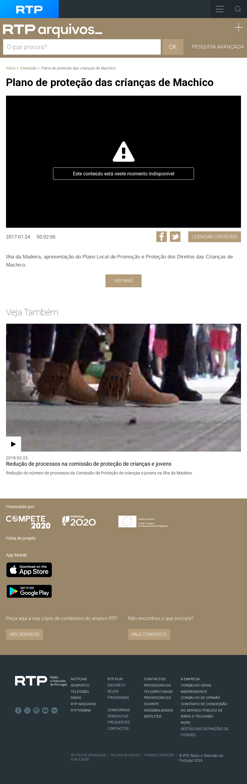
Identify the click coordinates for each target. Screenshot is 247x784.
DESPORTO (80, 685)
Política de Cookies (125, 755)
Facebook (18, 710)
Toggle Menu (220, 9)
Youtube (45, 710)
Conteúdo (28, 68)
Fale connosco (149, 634)
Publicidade (80, 759)
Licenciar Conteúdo (214, 236)
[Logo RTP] (41, 681)
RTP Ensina (81, 710)
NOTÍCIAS (79, 679)
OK (173, 47)
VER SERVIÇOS (24, 634)
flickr (54, 710)
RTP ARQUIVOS (83, 704)
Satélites (152, 716)
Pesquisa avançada (218, 47)
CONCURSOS (119, 710)
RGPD (185, 723)
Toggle (238, 9)
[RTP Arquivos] (55, 30)
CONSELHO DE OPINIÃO (200, 698)
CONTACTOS (154, 679)
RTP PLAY (115, 679)
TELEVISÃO (80, 692)
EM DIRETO (117, 685)
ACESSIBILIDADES (158, 710)
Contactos (118, 729)
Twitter (27, 710)
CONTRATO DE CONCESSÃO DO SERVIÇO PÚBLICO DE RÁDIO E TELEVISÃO (204, 710)
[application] (123, 161)
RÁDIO (76, 698)
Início (10, 68)
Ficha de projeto (21, 538)
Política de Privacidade (88, 755)
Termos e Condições (159, 755)
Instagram (36, 710)
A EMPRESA (190, 679)
